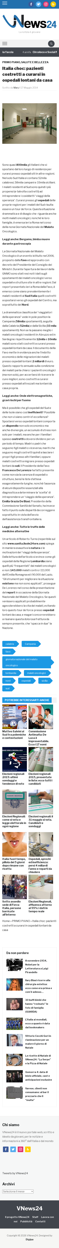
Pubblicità (26, 1221)
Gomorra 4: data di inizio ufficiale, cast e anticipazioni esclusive (38, 1076)
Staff (35, 1217)
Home (6, 921)
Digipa (29, 1239)
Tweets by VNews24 (15, 1173)
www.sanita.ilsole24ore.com (26, 543)
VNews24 (30, 1208)
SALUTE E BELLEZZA (35, 62)
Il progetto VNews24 (17, 1217)
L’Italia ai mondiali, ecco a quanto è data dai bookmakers (37, 1023)
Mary (16, 87)
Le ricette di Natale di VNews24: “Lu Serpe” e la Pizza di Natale (38, 1059)
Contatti (40, 1221)
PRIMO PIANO (11, 62)
